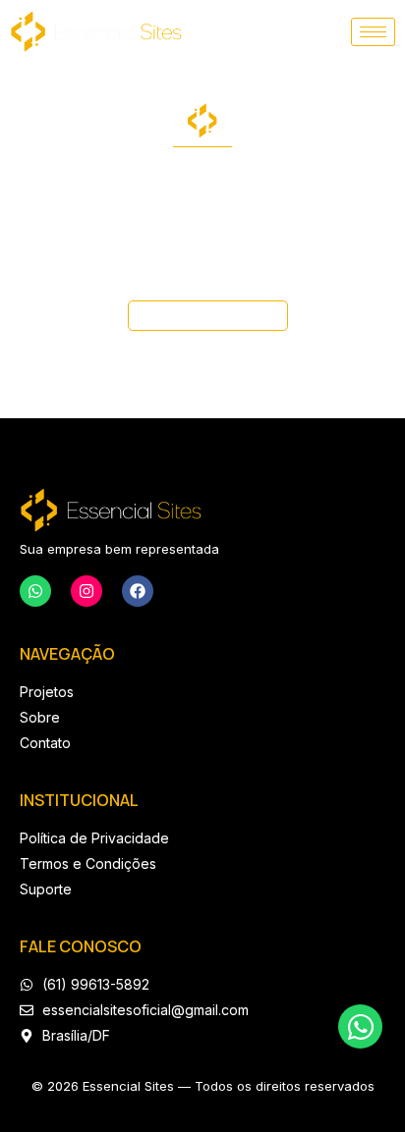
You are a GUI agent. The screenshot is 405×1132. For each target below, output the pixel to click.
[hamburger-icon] (373, 32)
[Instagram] (86, 591)
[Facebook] (137, 591)
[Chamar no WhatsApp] (360, 1026)
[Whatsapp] (35, 591)
